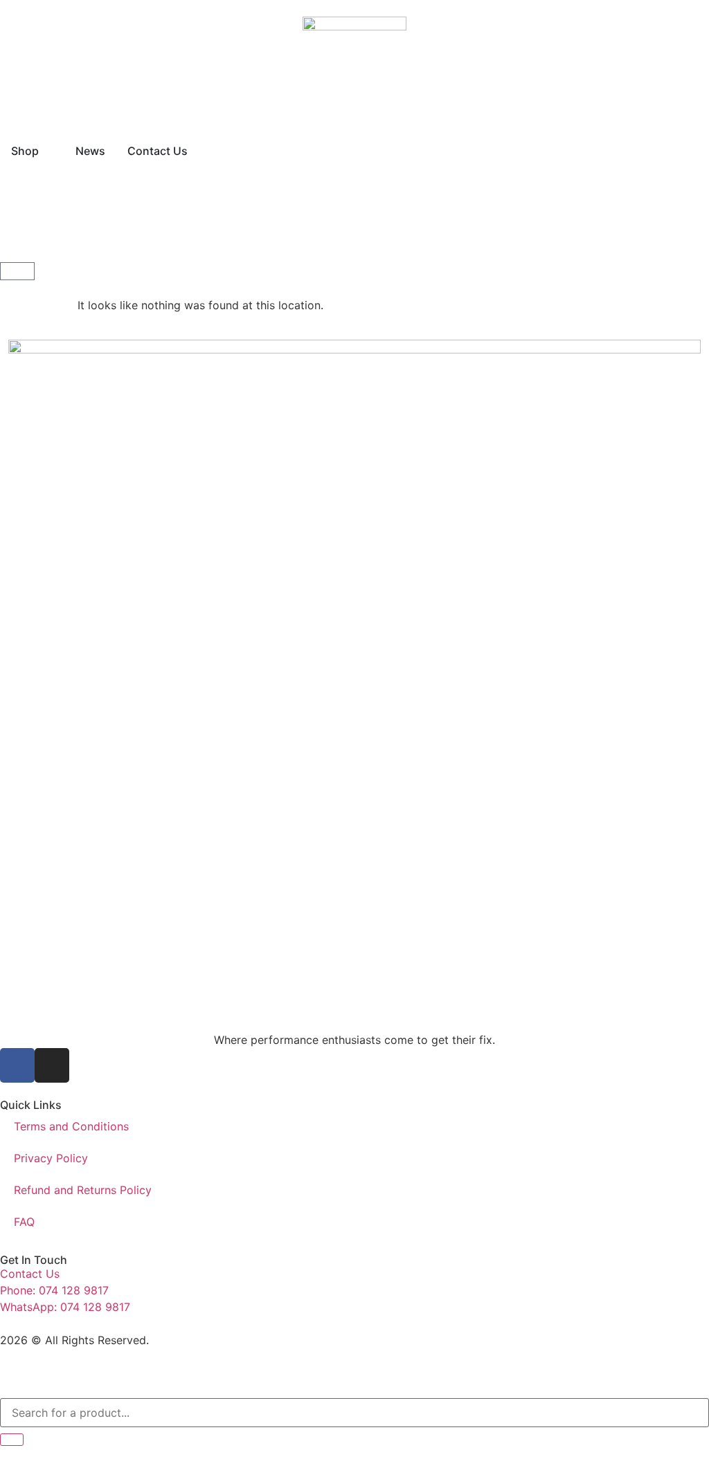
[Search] (12, 1439)
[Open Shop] (47, 151)
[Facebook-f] (17, 1065)
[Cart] (17, 271)
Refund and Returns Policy (83, 1190)
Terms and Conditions (71, 1126)
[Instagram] (52, 1065)
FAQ (24, 1222)
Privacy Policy (51, 1158)
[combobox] (354, 1412)
